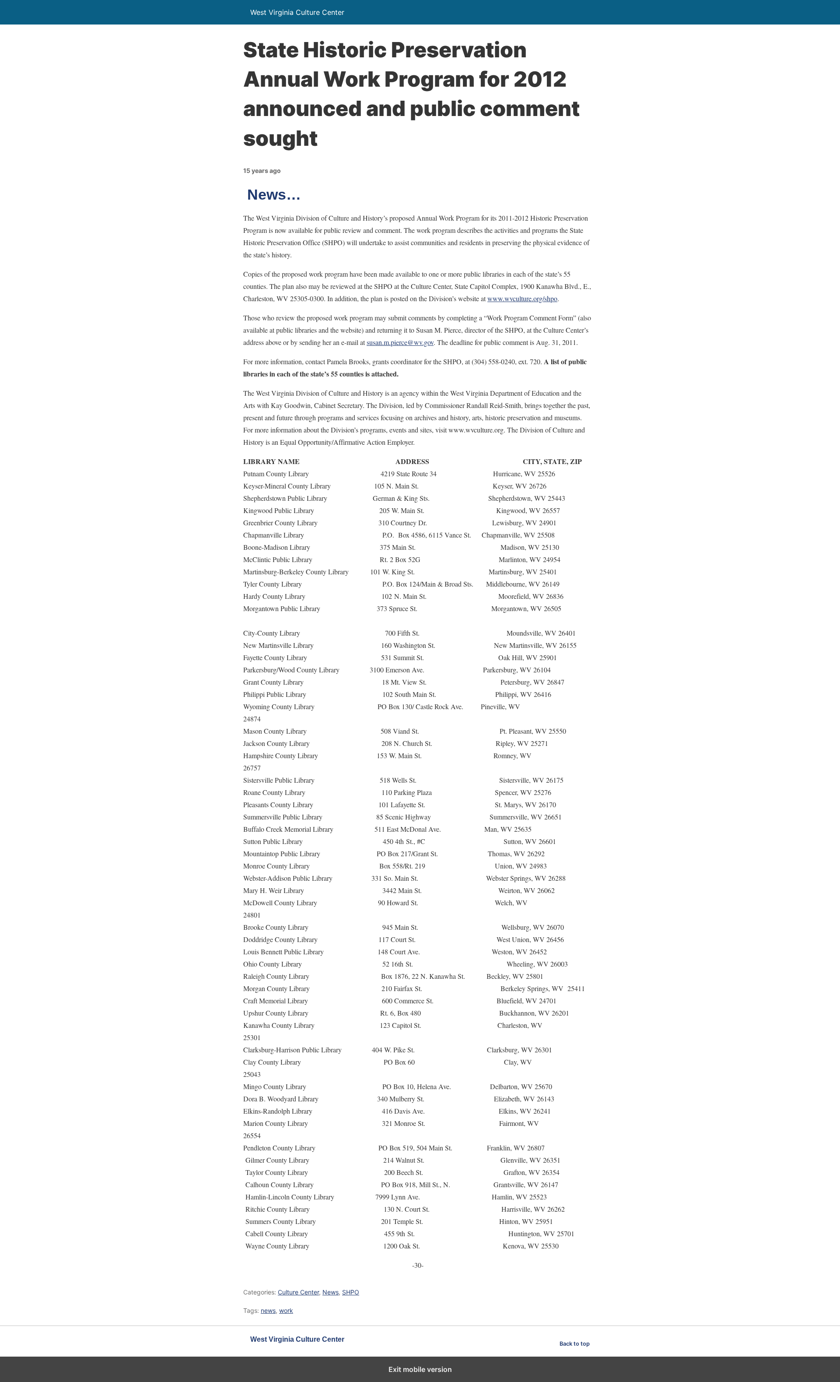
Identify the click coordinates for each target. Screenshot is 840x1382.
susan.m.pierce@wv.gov (400, 342)
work (286, 1310)
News (330, 1292)
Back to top (575, 1343)
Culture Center (298, 1292)
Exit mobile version (420, 1369)
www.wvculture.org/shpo (522, 298)
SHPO (350, 1292)
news (268, 1310)
